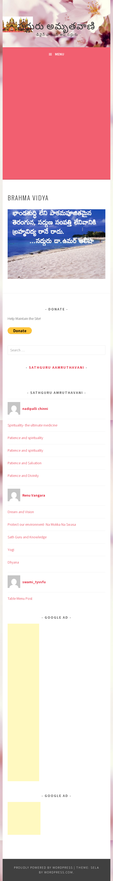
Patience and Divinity (23, 475)
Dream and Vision (21, 511)
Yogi (11, 549)
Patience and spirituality (25, 437)
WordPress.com (58, 872)
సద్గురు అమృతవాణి (56, 25)
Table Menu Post (20, 598)
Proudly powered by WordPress (43, 867)
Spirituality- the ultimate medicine (32, 425)
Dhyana (13, 562)
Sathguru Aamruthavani (56, 367)
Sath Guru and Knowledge (27, 537)
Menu (59, 54)
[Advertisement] (56, 120)
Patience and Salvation (25, 463)
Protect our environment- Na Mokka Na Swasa (42, 524)
